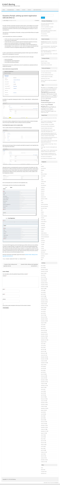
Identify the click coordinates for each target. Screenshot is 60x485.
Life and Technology (44, 204)
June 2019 (42, 391)
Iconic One (45, 482)
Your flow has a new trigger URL (46, 156)
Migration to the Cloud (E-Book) (46, 64)
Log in (42, 467)
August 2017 (43, 433)
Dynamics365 (52, 92)
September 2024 (44, 286)
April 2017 (42, 440)
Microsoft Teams (44, 208)
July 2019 (42, 389)
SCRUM (42, 231)
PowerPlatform (52, 107)
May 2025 (42, 275)
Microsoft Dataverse (53, 97)
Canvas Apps (55, 87)
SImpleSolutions (44, 109)
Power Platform (43, 221)
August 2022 (43, 322)
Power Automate (44, 215)
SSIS (51, 109)
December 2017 (43, 425)
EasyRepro (43, 95)
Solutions (42, 238)
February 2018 (43, 421)
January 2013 (43, 457)
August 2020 (43, 364)
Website (4, 299)
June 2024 (42, 292)
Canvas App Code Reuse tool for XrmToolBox (49, 70)
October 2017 (43, 429)
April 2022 (42, 328)
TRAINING (18, 9)
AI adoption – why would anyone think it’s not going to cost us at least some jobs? (49, 43)
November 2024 (43, 284)
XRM (47, 112)
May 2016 (42, 448)
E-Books (23, 9)
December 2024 (43, 282)
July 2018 (42, 412)
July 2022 (42, 324)
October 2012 (43, 461)
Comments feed (43, 471)
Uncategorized (43, 250)
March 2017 (43, 442)
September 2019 (44, 385)
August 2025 (43, 273)
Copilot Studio (43, 181)
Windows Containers (44, 253)
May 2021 (42, 347)
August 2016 (43, 444)
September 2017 (44, 431)
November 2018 (43, 404)
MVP (42, 98)
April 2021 (42, 349)
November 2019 (43, 381)
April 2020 (42, 372)
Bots (42, 172)
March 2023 (43, 315)
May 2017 (42, 438)
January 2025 (43, 280)
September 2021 (44, 339)
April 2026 (42, 267)
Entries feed (43, 469)
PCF (47, 98)
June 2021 (42, 345)
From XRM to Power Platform (46, 28)
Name (4, 289)
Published (42, 229)
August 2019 (43, 387)
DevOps (51, 90)
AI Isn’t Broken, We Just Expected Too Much (48, 158)
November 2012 (43, 459)
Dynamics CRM (45, 94)
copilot (42, 179)
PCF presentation (44, 33)
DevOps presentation (44, 35)
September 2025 (44, 271)
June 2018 (42, 414)
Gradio (42, 202)
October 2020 (43, 360)
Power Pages (44, 104)
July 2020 (42, 366)
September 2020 (44, 362)
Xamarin (45, 112)
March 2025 (43, 277)
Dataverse (54, 88)
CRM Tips (42, 183)
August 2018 (43, 410)
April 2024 (42, 294)
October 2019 (43, 383)
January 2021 (43, 355)
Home (4, 9)
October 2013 (43, 452)
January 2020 (43, 377)
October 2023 (43, 303)
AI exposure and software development (47, 126)
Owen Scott (43, 46)
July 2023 (42, 309)
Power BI (53, 102)
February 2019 (43, 398)
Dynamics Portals (23, 258)
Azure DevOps (43, 168)
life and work (47, 97)
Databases (43, 187)
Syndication (43, 240)
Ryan (42, 50)
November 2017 (43, 427)
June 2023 (42, 311)
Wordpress (56, 482)
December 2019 (43, 379)
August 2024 (43, 288)
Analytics (43, 87)
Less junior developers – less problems (47, 124)
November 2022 (43, 320)
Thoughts (52, 111)
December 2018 (43, 402)
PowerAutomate (46, 102)
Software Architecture (45, 234)
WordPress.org (43, 473)
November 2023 (43, 301)
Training (42, 246)
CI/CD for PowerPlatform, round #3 (47, 26)
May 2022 (42, 326)
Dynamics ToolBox (44, 198)
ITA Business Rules (10, 9)
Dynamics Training (44, 61)
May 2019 (42, 393)
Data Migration (43, 185)
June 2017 (42, 436)
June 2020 (42, 368)
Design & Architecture (45, 90)
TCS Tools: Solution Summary (46, 72)
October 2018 (43, 406)
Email (4, 294)
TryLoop (42, 248)
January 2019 (43, 400)
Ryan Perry (43, 53)
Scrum (51, 108)
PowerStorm (47, 108)
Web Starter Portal (37, 9)
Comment (5, 275)
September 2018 (44, 408)
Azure (47, 87)
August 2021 (43, 341)
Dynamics (7, 258)
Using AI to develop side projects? (46, 128)
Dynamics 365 (12, 258)
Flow (54, 95)
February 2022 (43, 330)
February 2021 (43, 353)
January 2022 (43, 332)
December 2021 (43, 334)
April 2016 (42, 450)
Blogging (42, 170)
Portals (16, 258)
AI (41, 87)
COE (41, 177)
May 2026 (42, 265)
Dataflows (43, 189)
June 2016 (42, 446)
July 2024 (42, 290)
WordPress (43, 255)
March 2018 (43, 419)
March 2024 (43, 296)
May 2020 (42, 370)
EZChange (47, 95)
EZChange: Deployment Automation (47, 74)
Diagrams (53, 90)
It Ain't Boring (8, 4)
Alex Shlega (6, 20)
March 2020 (43, 374)
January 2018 (43, 423)
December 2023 (43, 299)
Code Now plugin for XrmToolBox (47, 76)
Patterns (44, 98)
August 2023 (43, 307)
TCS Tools (47, 111)
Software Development (45, 236)
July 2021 (42, 343)
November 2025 (43, 269)
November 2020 (43, 358)
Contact (29, 9)
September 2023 (44, 305)
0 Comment (37, 20)
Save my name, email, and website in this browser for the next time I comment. (17, 305)
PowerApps (45, 100)
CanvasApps (50, 87)
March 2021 (43, 351)
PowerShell (43, 108)
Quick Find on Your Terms (45, 78)
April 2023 (42, 313)
